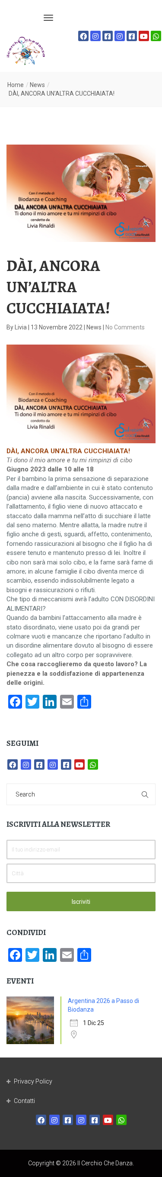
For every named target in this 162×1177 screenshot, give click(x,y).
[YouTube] (144, 36)
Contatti (24, 1100)
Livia (21, 327)
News (37, 84)
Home (15, 84)
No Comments (125, 327)
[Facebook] (83, 36)
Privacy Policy (33, 1081)
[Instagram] (95, 36)
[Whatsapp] (156, 36)
